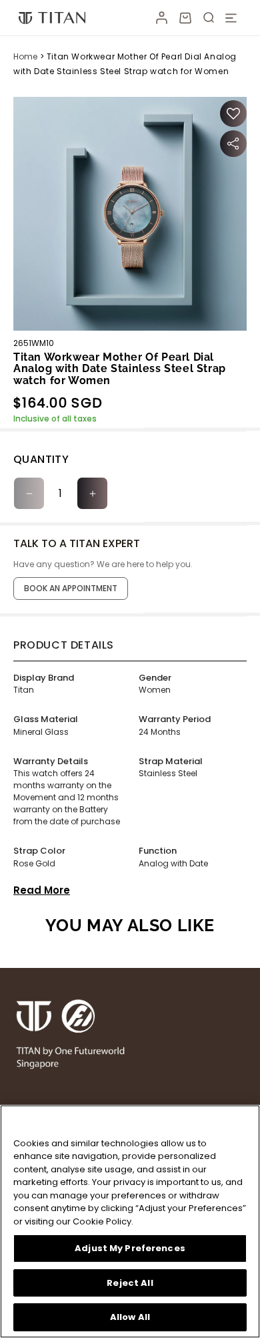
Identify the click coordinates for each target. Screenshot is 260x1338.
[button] (185, 18)
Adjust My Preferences (130, 1248)
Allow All (130, 1317)
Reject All (130, 1283)
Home (25, 56)
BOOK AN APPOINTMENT (70, 588)
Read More (41, 890)
